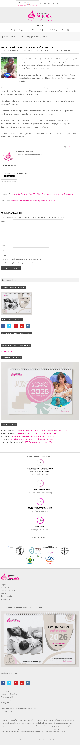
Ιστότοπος (4, 255)
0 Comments (67, 50)
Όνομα (3, 246)
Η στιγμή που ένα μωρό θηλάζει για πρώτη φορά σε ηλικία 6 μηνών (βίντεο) (40, 430)
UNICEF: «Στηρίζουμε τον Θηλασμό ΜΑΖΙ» (37, 442)
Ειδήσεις (53, 50)
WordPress (56, 740)
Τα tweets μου (6, 351)
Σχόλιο (3, 222)
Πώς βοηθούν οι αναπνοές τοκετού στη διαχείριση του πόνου (32, 436)
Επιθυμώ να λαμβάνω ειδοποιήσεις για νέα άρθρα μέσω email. (22, 263)
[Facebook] (3, 166)
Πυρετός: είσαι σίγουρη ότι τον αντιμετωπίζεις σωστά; (33, 200)
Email (3, 250)
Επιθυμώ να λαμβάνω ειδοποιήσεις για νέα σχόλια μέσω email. (22, 259)
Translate (33, 5)
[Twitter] (6, 166)
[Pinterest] (12, 166)
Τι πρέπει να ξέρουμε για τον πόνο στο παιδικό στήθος (37, 433)
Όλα (40, 50)
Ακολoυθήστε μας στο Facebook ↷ (16, 333)
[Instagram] (15, 166)
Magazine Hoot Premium (37, 740)
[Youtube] (9, 166)
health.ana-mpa (73, 146)
